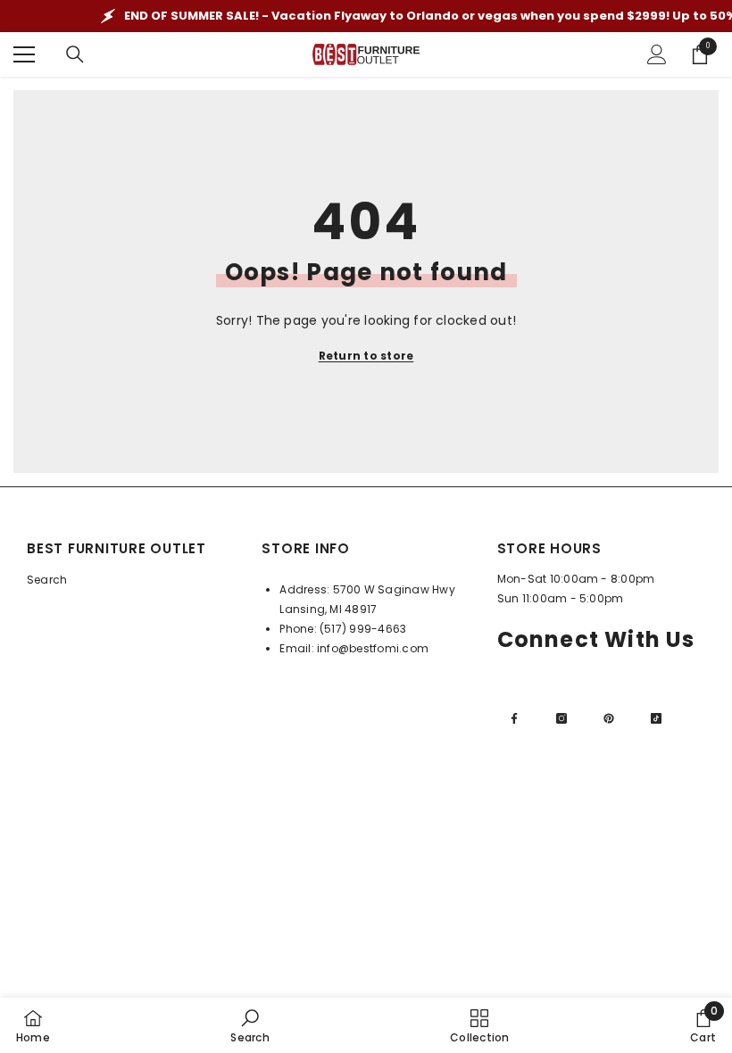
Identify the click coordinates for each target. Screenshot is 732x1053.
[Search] (75, 54)
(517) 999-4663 (363, 628)
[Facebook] (514, 718)
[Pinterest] (609, 718)
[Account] (657, 54)
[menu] (24, 54)
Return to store (366, 355)
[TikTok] (656, 718)
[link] (249, 1025)
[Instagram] (561, 718)
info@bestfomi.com (372, 648)
